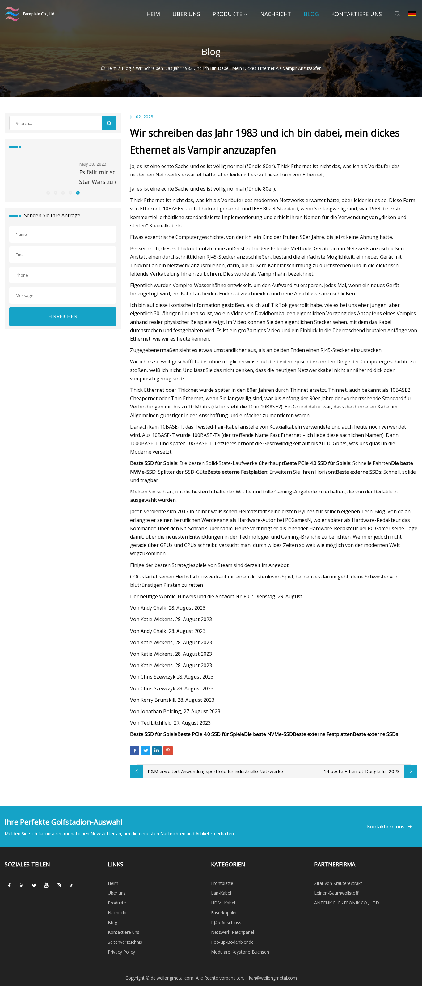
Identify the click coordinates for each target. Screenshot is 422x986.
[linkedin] (21, 885)
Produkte (227, 14)
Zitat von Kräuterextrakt (338, 883)
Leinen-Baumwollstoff (336, 893)
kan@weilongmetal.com (273, 978)
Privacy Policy (121, 952)
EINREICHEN (63, 316)
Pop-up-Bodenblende (232, 942)
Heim (153, 14)
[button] (48, 192)
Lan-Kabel (221, 893)
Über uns (186, 14)
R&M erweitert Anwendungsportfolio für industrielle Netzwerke (215, 771)
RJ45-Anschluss (226, 922)
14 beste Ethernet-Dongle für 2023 (362, 771)
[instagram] (58, 885)
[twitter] (34, 885)
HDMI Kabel (223, 903)
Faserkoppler (224, 913)
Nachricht (275, 14)
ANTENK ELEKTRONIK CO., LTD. (347, 903)
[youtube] (46, 885)
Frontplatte (222, 883)
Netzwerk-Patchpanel (232, 932)
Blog (311, 14)
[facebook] (9, 885)
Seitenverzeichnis (125, 942)
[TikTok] (71, 885)
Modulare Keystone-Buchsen (240, 952)
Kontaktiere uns (356, 14)
